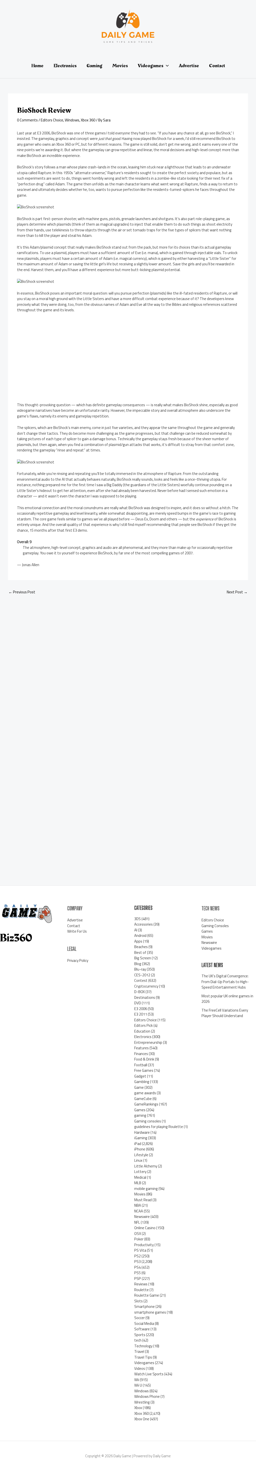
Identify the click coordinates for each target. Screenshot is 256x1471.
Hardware (142, 1132)
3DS (137, 918)
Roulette (141, 1289)
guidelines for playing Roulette (158, 1126)
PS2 (137, 1256)
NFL (137, 1222)
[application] (166, 66)
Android (140, 935)
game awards (145, 1093)
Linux (138, 1160)
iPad (137, 1143)
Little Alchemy (145, 1166)
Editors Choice (52, 120)
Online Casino (145, 1227)
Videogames (144, 1362)
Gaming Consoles (215, 925)
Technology (143, 1346)
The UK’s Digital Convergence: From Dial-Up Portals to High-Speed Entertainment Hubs (225, 981)
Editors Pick (143, 1025)
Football (140, 1065)
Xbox (138, 1407)
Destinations (144, 997)
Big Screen (142, 958)
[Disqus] (128, 665)
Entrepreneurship (148, 1042)
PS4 (137, 1267)
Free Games (143, 1070)
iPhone (139, 1149)
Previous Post (21, 592)
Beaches (141, 946)
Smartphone (144, 1306)
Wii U (138, 1385)
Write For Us (77, 931)
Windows (72, 120)
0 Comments (27, 120)
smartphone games (150, 1312)
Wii (136, 1379)
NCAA (138, 1211)
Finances (141, 1053)
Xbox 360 (88, 120)
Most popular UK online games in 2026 (227, 998)
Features (141, 1048)
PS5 (137, 1272)
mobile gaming (146, 1188)
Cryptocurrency (146, 986)
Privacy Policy (77, 960)
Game (139, 1087)
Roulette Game (146, 1295)
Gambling (141, 1081)
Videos (139, 1368)
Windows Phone (147, 1396)
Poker (139, 1239)
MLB (137, 1182)
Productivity (144, 1244)
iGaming (140, 1137)
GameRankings (146, 1104)
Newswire (142, 1216)
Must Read (143, 1199)
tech (138, 1340)
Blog (137, 963)
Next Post (237, 592)
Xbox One (141, 1419)
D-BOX (139, 991)
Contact (73, 925)
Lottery (140, 1171)
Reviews (141, 1284)
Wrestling (142, 1402)
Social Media (144, 1323)
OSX (137, 1233)
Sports (139, 1334)
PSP (137, 1278)
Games (140, 1109)
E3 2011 (140, 1014)
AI (135, 930)
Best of (140, 952)
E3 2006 (140, 1008)
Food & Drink (144, 1059)
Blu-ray (140, 969)
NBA (137, 1205)
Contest (141, 980)
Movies (140, 1194)
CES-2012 (142, 975)
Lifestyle (141, 1154)
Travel (139, 1351)
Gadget (140, 1076)
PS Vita (140, 1250)
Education (142, 1031)
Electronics (143, 1036)
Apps (138, 941)
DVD (137, 1003)
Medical (140, 1177)
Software (142, 1329)
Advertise (75, 920)
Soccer (139, 1317)
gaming (140, 1115)
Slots (138, 1301)
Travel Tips (143, 1357)
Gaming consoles (147, 1121)
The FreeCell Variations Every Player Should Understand (225, 1013)
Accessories (143, 924)
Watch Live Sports (149, 1374)
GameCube (143, 1098)
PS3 (137, 1261)
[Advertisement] (59, 359)
